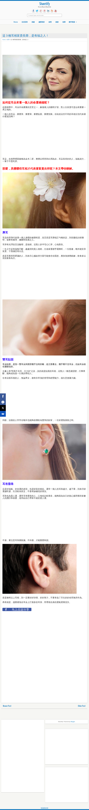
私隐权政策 (44, 808)
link (48, 11)
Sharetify (44, 4)
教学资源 (72, 22)
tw (37, 11)
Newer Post (7, 706)
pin (44, 11)
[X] (3, 408)
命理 (50, 22)
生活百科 (25, 22)
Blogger (73, 721)
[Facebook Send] (3, 402)
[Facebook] (3, 396)
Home (16, 22)
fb (33, 11)
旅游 (57, 22)
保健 (33, 22)
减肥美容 (42, 22)
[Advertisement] (21, 48)
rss (52, 11)
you (55, 11)
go (41, 11)
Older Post (82, 706)
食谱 (63, 22)
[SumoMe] (3, 414)
